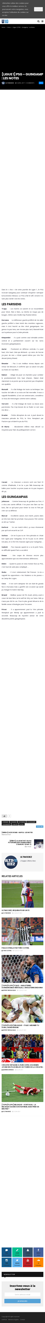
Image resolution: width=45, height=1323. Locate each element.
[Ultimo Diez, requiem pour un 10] (22, 894)
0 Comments (30, 83)
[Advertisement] (22, 192)
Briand (6, 822)
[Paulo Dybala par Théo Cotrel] (22, 931)
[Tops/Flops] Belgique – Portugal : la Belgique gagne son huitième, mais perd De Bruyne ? (20, 1106)
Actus (9, 27)
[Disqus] (22, 1146)
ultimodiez (9, 83)
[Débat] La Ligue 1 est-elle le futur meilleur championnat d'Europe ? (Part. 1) (19, 844)
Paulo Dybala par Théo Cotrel (15, 948)
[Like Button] (4, 816)
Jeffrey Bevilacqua (9, 990)
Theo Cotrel (7, 950)
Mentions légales (13, 1319)
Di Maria (22, 822)
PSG (22, 824)
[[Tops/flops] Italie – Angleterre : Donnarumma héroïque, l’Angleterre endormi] (22, 969)
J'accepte (38, 9)
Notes (16, 824)
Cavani (14, 822)
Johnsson (7, 824)
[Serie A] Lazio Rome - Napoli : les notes (17, 834)
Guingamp (32, 822)
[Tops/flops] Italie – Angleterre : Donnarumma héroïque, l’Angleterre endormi (22, 986)
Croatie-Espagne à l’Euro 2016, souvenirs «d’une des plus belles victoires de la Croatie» (22, 1066)
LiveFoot (4, 1319)
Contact (22, 1319)
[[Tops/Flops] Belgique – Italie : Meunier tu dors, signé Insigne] (22, 1009)
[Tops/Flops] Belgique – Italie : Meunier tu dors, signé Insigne (20, 1026)
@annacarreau (8, 1070)
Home (3, 27)
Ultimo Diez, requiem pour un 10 (15, 910)
